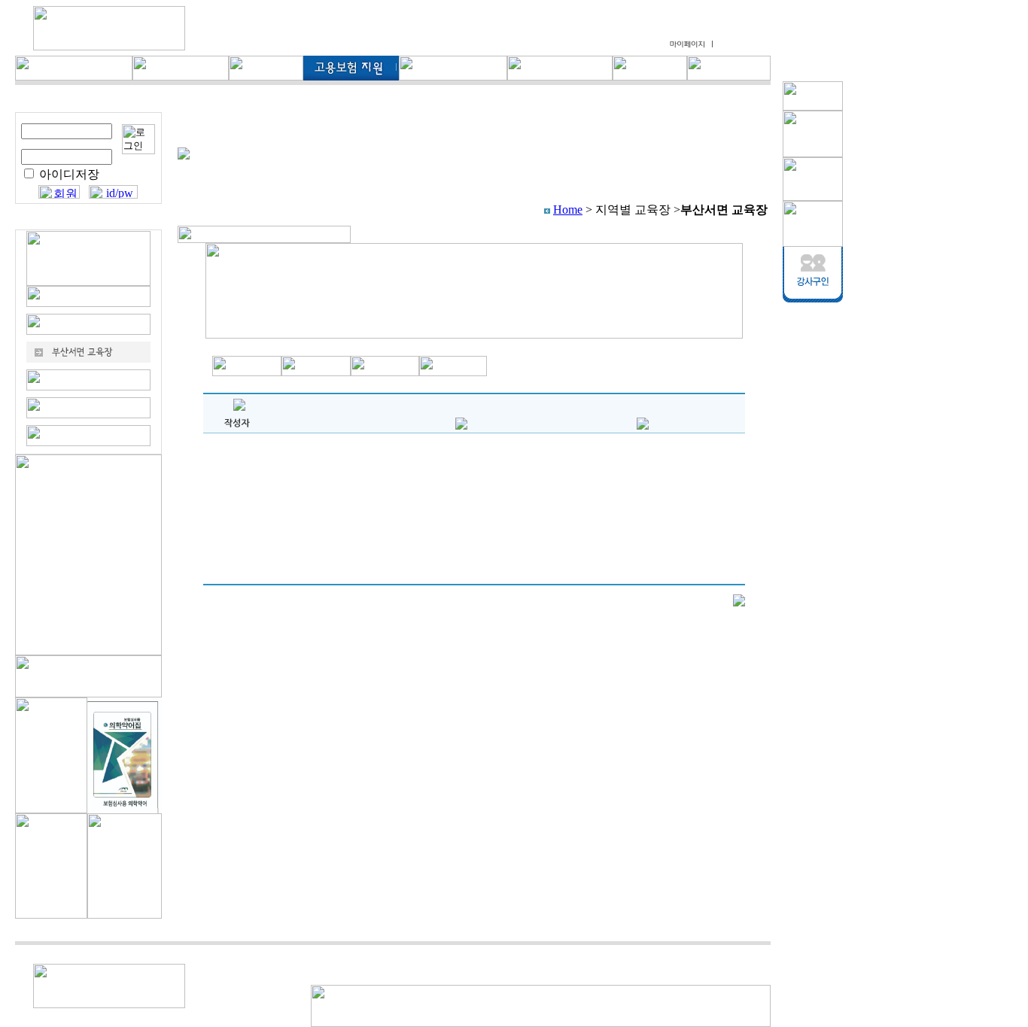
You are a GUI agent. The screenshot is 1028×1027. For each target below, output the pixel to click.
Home (567, 209)
